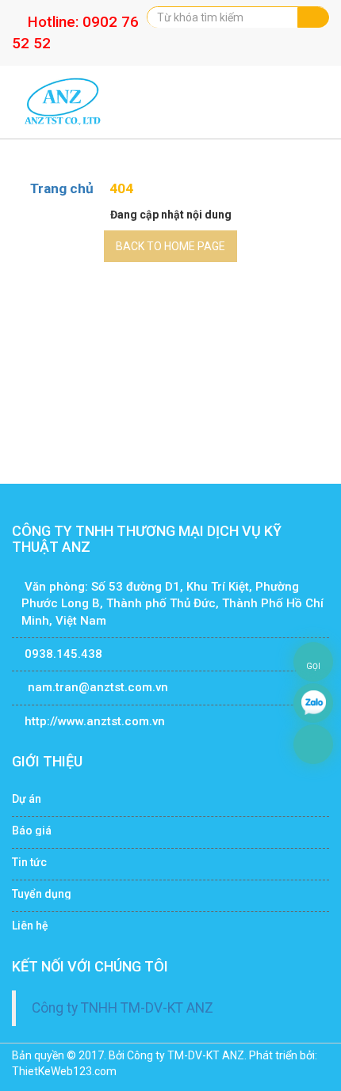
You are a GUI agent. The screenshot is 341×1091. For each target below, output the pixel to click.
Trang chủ (63, 188)
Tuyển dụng (41, 894)
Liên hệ (30, 925)
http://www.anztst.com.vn (95, 721)
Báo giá (32, 830)
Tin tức (29, 862)
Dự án (26, 799)
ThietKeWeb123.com (64, 1071)
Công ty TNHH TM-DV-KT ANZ (122, 1008)
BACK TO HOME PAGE (170, 246)
